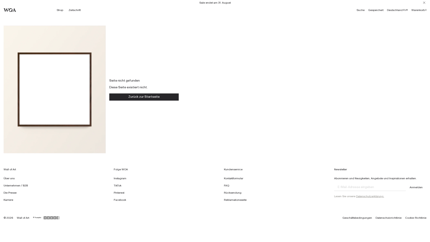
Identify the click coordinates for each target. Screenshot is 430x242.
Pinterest (119, 192)
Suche (361, 10)
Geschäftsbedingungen (357, 217)
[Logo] (10, 10)
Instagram (120, 178)
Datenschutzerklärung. (370, 196)
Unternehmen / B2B (16, 185)
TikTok (117, 185)
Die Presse (10, 192)
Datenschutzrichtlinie (389, 217)
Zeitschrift (75, 10)
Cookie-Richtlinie (415, 217)
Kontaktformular (233, 178)
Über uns (9, 178)
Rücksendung (232, 192)
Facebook (120, 200)
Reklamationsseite (235, 200)
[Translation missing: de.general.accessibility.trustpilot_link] (37, 218)
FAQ (226, 185)
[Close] (424, 2)
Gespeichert (375, 10)
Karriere (8, 200)
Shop (60, 10)
